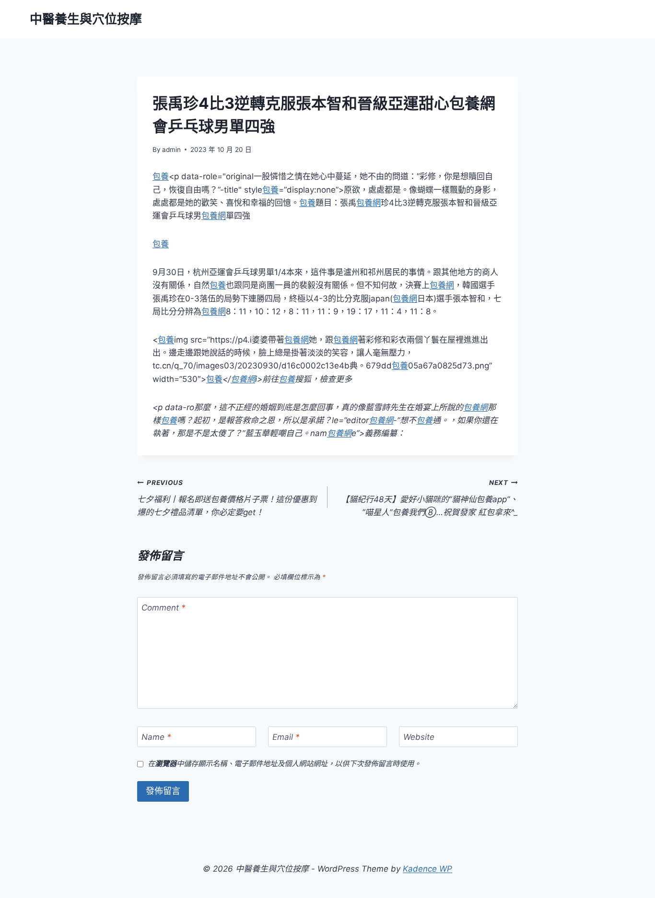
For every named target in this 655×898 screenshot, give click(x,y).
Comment (163, 607)
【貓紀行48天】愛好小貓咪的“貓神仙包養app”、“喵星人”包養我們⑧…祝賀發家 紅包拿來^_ (429, 498)
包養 (160, 176)
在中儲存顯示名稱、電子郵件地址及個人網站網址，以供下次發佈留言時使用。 (284, 763)
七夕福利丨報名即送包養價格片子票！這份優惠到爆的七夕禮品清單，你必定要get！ (226, 498)
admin (171, 149)
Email (286, 737)
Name (156, 737)
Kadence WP (427, 869)
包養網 (368, 202)
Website (418, 737)
